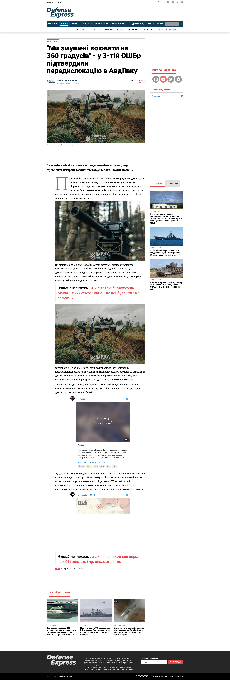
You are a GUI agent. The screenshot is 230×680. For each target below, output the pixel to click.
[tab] (157, 183)
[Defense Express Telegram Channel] (182, 2)
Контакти (148, 29)
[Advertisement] (135, 13)
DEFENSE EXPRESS (68, 80)
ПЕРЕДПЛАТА (169, 676)
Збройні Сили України (74, 569)
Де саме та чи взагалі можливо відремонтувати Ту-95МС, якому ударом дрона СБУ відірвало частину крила (129, 631)
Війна (63, 569)
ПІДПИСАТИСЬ (175, 662)
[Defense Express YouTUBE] (173, 2)
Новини (56, 41)
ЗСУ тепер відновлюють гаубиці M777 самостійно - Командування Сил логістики (98, 293)
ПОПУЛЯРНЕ (172, 183)
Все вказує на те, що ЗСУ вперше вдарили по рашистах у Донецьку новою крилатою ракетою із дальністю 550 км (61, 631)
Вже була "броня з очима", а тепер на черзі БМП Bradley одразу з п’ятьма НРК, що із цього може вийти (166, 285)
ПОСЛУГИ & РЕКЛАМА (156, 676)
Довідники (109, 29)
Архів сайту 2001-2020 (167, 29)
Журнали (96, 29)
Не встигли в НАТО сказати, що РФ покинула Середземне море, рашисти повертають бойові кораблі (95, 631)
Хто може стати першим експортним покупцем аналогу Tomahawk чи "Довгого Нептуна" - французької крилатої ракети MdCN (166, 218)
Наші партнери (133, 29)
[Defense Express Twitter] (177, 2)
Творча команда (81, 29)
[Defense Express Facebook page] (168, 2)
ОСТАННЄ (157, 183)
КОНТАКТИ (179, 676)
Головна (49, 41)
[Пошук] (181, 24)
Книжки (120, 29)
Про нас (66, 29)
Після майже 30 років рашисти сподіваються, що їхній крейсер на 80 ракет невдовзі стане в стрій (166, 252)
